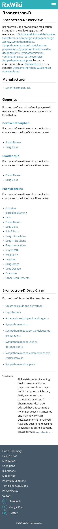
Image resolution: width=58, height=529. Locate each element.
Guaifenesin (44, 67)
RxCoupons (9, 471)
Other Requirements (17, 278)
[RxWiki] (12, 4)
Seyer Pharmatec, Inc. (18, 87)
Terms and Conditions (15, 485)
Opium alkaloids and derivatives (36, 34)
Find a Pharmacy (12, 451)
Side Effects (12, 231)
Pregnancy (11, 254)
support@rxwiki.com (43, 432)
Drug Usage (12, 264)
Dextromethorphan (24, 67)
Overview (10, 208)
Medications (9, 461)
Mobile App (8, 476)
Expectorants (10, 38)
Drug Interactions (15, 236)
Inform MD (11, 250)
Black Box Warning (16, 212)
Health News (9, 456)
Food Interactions (15, 245)
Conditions (8, 466)
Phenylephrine (10, 71)
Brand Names (13, 142)
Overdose (11, 273)
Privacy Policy (10, 490)
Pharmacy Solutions (14, 480)
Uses (8, 217)
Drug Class (11, 147)
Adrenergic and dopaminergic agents (27, 318)
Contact (6, 495)
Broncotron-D (32, 64)
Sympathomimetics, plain (17, 60)
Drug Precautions (15, 240)
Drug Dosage (13, 268)
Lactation (10, 259)
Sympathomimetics (22, 41)
